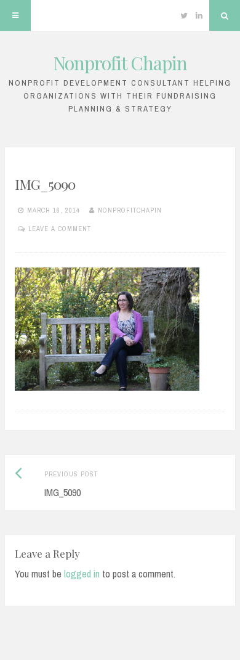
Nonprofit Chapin (120, 63)
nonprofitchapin (130, 210)
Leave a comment (59, 228)
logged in (82, 574)
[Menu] (15, 15)
